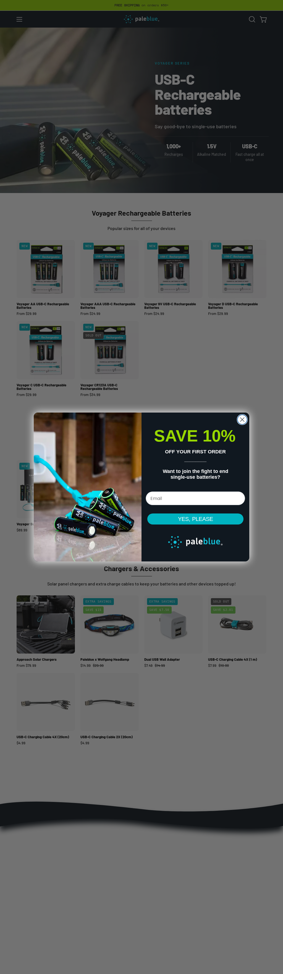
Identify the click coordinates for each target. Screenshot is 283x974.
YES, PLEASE (195, 519)
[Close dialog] (242, 419)
